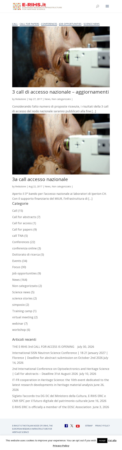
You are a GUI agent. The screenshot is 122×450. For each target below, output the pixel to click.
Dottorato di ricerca (26, 254)
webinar (17, 323)
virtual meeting (22, 317)
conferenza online (24, 248)
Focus (16, 267)
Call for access (22, 223)
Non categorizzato (61, 99)
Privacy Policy (102, 425)
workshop (19, 330)
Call (15, 23)
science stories (22, 298)
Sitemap (89, 425)
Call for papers (29, 23)
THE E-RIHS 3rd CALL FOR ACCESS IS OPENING (44, 347)
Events (16, 261)
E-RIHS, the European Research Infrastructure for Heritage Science (32, 429)
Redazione (20, 99)
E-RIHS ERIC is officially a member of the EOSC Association (52, 407)
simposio (18, 305)
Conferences (49, 23)
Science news (92, 23)
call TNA (18, 236)
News (47, 99)
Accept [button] (102, 440)
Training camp (22, 311)
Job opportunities (70, 23)
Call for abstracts (24, 217)
